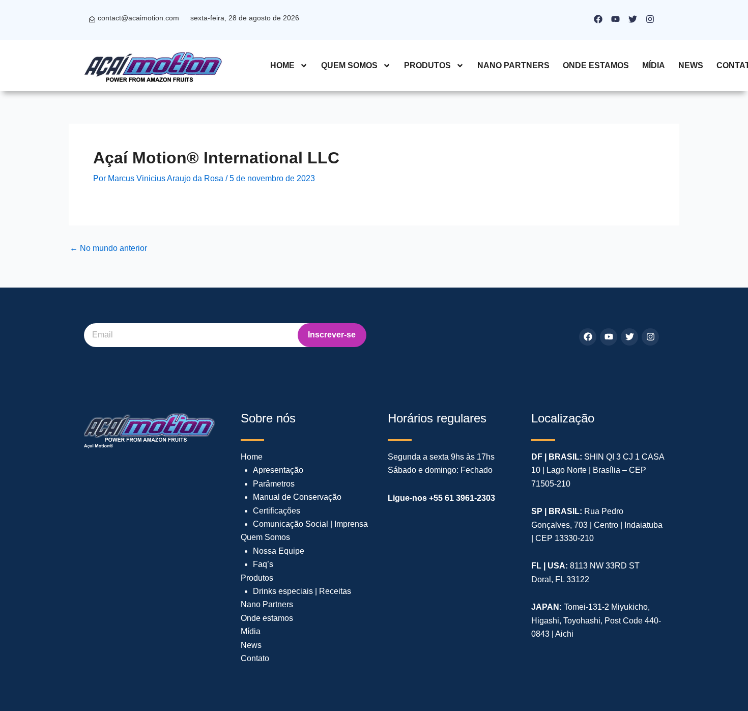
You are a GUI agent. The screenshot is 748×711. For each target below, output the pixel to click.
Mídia (653, 65)
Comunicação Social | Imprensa (310, 524)
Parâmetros (274, 483)
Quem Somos (349, 65)
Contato (255, 658)
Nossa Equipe (278, 551)
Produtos (427, 65)
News (690, 65)
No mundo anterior (108, 248)
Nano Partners (513, 65)
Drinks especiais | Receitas (302, 591)
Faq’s (263, 564)
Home (282, 65)
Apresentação (278, 470)
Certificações (276, 510)
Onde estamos (596, 65)
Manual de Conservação (297, 497)
